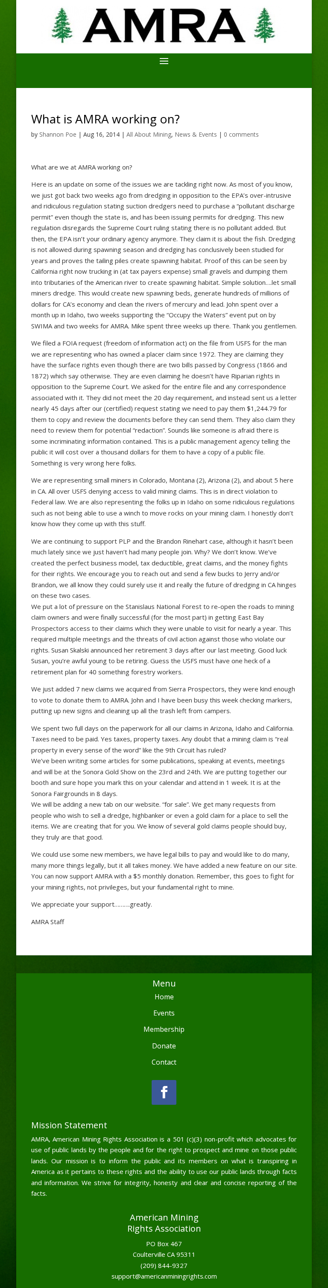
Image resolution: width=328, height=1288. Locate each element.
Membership (164, 1029)
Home (164, 996)
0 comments (241, 134)
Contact (164, 1062)
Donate (164, 1046)
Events (164, 1013)
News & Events (196, 134)
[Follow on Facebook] (164, 1092)
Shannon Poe (57, 134)
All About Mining (148, 134)
